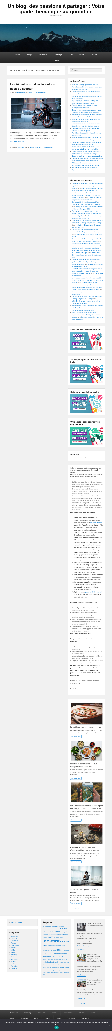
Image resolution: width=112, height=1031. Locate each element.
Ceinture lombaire (50, 932)
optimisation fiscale (51, 962)
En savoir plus (75, 736)
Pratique (29, 55)
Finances (94, 55)
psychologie (59, 965)
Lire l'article (81, 949)
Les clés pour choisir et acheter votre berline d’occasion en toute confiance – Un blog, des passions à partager (86, 195)
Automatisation (56, 929)
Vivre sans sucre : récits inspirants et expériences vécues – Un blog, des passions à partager (87, 315)
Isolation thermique (57, 957)
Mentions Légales (16, 922)
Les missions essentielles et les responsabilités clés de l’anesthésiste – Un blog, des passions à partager (87, 280)
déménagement (57, 945)
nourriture (64, 959)
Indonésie (66, 950)
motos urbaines (35, 147)
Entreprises (43, 55)
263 (82, 1003)
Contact (56, 60)
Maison (17, 55)
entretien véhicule (47, 950)
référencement (56, 967)
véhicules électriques (56, 972)
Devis (61, 937)
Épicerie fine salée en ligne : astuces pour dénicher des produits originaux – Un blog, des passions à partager (86, 213)
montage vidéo (57, 959)
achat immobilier (47, 926)
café (44, 932)
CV (51, 937)
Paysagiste (62, 962)
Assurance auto (47, 929)
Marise (30, 92)
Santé (71, 55)
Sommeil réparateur (52, 970)
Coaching (14, 938)
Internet (13, 947)
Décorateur (50, 940)
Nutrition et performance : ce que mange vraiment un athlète (83, 765)
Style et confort (62, 970)
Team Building (46, 972)
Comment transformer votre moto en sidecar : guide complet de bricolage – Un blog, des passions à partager (86, 262)
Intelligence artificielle (48, 954)
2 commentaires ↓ (41, 92)
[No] (109, 1025)
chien (57, 932)
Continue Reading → (18, 141)
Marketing (14, 954)
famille (54, 950)
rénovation (63, 967)
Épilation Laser (47, 975)
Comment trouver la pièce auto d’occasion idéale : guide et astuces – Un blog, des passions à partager (87, 186)
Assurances (14, 936)
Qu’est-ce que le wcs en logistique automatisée (87, 156)
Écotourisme (65, 972)
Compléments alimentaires (61, 934)
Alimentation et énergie (58, 926)
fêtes (59, 950)
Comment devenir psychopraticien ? (83, 310)
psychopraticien (47, 967)
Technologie (58, 55)
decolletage (56, 937)
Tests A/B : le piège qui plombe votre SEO (85, 84)
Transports (14, 968)
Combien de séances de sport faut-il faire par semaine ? (94, 982)
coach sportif (63, 932)
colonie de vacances (48, 934)
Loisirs (81, 55)
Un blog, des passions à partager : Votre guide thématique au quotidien (56, 8)
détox (63, 945)
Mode (12, 957)
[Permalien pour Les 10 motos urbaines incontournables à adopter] (35, 114)
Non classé (14, 959)
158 (76, 909)
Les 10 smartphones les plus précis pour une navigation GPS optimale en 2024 (86, 807)
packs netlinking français (93, 592)
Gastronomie (15, 945)
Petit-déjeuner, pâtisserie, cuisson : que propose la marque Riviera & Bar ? (94, 958)
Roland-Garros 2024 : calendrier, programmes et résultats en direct (86, 255)
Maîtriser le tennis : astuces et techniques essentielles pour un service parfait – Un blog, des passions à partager (86, 250)
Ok (57, 1028)
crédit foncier (46, 937)
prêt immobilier (51, 965)
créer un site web (96, 522)
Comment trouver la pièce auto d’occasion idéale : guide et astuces (84, 848)
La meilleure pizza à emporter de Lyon (85, 727)
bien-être (63, 929)
